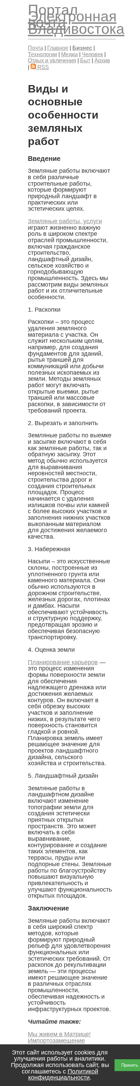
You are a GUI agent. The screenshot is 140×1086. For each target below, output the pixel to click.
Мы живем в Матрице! (59, 1034)
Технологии (42, 54)
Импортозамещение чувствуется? (56, 1043)
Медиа (69, 54)
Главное (57, 48)
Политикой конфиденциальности (63, 1074)
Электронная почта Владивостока (76, 22)
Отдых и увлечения (52, 60)
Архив (102, 60)
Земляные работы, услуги (65, 221)
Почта (35, 48)
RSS (42, 67)
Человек (92, 54)
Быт (85, 60)
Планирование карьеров (63, 662)
